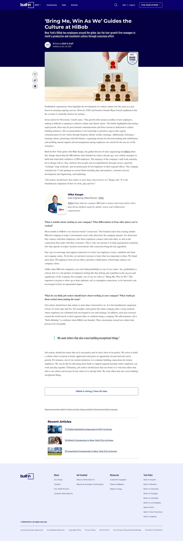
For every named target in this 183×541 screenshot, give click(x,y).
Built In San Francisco (153, 512)
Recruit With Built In (86, 480)
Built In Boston (150, 484)
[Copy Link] (35, 80)
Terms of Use (104, 530)
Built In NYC (149, 507)
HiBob (101, 198)
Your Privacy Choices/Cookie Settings (127, 530)
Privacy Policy (90, 530)
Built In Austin (150, 480)
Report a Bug (116, 489)
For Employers (150, 5)
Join (124, 5)
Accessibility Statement (56, 530)
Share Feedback (117, 484)
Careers (57, 484)
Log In (132, 5)
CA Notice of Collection (153, 530)
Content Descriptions (63, 493)
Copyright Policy (74, 530)
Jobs (64, 5)
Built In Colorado (151, 498)
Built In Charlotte (151, 489)
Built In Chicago (151, 493)
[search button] (116, 5)
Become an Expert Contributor (90, 484)
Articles (74, 5)
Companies (52, 5)
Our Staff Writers (61, 489)
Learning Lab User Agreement (32, 530)
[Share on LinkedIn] (35, 86)
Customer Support (118, 480)
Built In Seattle (150, 516)
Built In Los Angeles (152, 503)
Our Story (58, 480)
